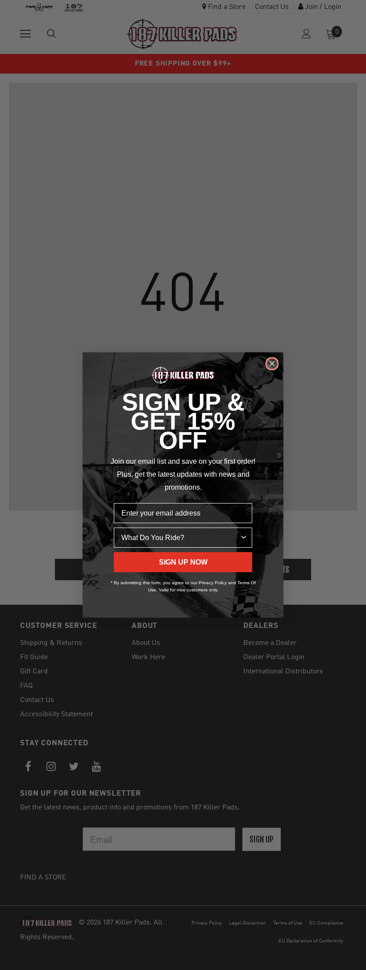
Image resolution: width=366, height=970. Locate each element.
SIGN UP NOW (183, 562)
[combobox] (180, 537)
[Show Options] (243, 537)
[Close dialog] (272, 363)
